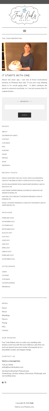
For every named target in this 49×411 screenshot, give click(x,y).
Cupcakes (6, 143)
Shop (4, 162)
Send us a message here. (11, 361)
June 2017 (6, 240)
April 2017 (6, 248)
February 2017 (8, 255)
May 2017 (5, 244)
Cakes (4, 272)
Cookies (5, 275)
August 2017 (7, 233)
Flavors (5, 150)
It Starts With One (16, 75)
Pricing (5, 158)
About (4, 132)
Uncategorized (8, 283)
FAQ (3, 147)
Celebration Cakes (9, 135)
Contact (5, 139)
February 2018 (8, 218)
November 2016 (8, 259)
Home (4, 154)
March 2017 (6, 251)
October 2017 (7, 225)
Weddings (6, 165)
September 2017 (8, 229)
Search (24, 115)
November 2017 (8, 221)
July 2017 (5, 237)
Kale (31, 403)
